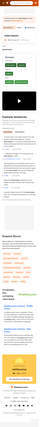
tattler (22, 281)
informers (7, 254)
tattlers (14, 281)
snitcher (26, 277)
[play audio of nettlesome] (14, 373)
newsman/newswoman (11, 268)
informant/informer (10, 258)
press (28, 272)
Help (32, 398)
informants (7, 263)
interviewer (7, 132)
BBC (7, 175)
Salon (8, 149)
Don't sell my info (19, 410)
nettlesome (19, 369)
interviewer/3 (17, 21)
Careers (15, 398)
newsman (26, 268)
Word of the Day (19, 366)
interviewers (19, 132)
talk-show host (21, 82)
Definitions (31, 27)
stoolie (6, 281)
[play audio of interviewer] (5, 40)
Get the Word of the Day (19, 379)
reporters (16, 277)
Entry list (7, 398)
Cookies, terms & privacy (19, 401)
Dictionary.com (36, 3)
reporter (21, 65)
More (19, 27)
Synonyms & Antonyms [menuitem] (9, 27)
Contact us (25, 398)
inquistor (9, 82)
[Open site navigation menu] (3, 3)
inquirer (9, 73)
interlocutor (19, 263)
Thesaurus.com (7, 3)
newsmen (19, 272)
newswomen (8, 272)
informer (24, 258)
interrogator (10, 65)
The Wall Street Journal (13, 159)
